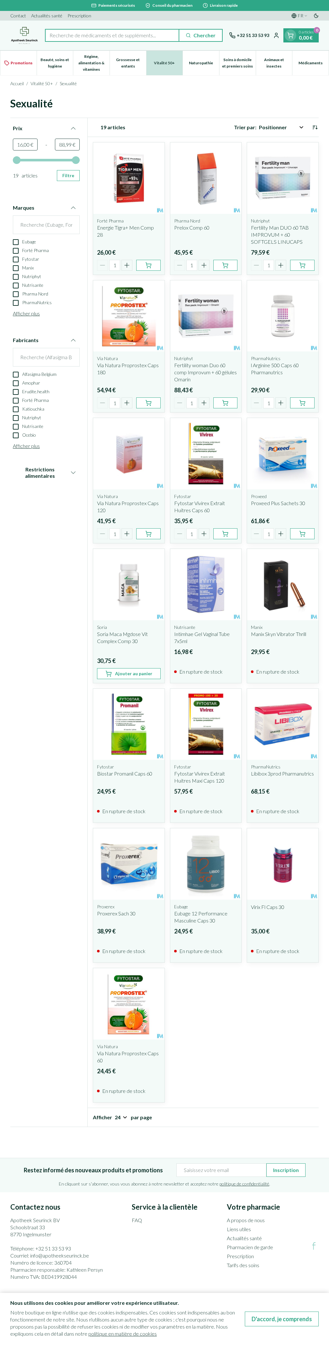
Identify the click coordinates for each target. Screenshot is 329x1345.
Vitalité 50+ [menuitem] (168, 64)
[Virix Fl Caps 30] (282, 864)
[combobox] (112, 35)
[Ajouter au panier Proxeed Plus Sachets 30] (302, 533)
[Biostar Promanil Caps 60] (128, 724)
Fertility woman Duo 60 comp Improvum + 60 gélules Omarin (205, 372)
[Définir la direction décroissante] (315, 127)
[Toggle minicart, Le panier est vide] (290, 35)
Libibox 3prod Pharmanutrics (282, 773)
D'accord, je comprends (282, 1318)
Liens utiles (239, 1229)
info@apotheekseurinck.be (59, 1255)
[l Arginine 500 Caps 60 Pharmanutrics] (282, 316)
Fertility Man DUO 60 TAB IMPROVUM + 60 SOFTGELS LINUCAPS (280, 234)
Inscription (286, 1170)
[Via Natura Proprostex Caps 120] (128, 453)
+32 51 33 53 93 (53, 1248)
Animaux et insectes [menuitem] (278, 62)
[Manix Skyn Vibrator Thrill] (282, 584)
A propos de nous (246, 1220)
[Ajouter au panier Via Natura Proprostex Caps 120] (148, 533)
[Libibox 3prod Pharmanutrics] (282, 724)
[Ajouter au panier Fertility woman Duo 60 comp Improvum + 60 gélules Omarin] (225, 402)
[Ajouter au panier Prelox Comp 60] (225, 265)
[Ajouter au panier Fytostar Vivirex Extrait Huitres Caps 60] (225, 533)
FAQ (137, 1220)
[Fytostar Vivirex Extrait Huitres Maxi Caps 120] (206, 724)
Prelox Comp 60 (191, 227)
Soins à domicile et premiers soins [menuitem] (238, 62)
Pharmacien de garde (250, 1247)
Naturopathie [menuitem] (204, 64)
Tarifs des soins (243, 1265)
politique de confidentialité (244, 1183)
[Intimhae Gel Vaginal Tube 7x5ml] (206, 584)
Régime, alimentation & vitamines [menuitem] (94, 63)
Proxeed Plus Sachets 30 (278, 503)
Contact (18, 15)
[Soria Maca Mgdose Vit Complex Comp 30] (128, 584)
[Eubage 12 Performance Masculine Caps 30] (206, 864)
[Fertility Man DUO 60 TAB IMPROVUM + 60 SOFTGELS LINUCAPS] (282, 178)
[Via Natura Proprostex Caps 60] (128, 1004)
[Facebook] (314, 1246)
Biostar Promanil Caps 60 (124, 773)
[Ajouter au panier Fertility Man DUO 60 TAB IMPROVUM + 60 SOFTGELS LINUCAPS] (302, 265)
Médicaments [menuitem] (313, 64)
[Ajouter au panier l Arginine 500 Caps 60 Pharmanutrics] (302, 402)
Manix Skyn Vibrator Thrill (278, 634)
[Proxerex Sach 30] (128, 864)
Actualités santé (46, 15)
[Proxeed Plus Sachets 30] (282, 453)
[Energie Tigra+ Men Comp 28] (128, 178)
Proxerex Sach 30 (116, 913)
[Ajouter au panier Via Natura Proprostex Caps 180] (148, 402)
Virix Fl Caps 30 (267, 907)
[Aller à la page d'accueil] (24, 35)
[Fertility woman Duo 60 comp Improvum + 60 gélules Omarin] (206, 316)
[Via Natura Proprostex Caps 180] (128, 316)
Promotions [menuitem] (21, 62)
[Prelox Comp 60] (206, 178)
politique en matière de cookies (122, 1334)
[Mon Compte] (276, 35)
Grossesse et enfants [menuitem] (131, 62)
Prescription (79, 15)
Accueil (17, 83)
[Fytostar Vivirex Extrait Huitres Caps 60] (206, 453)
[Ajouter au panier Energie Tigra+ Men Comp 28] (148, 265)
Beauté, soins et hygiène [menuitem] (56, 62)
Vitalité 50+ (42, 83)
